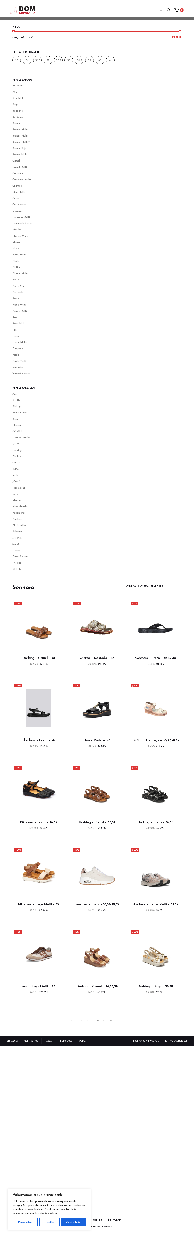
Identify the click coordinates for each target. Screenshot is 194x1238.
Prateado (17, 292)
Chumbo (17, 186)
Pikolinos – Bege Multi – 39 (38, 904)
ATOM (16, 400)
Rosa (15, 317)
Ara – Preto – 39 (97, 740)
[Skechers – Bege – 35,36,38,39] (97, 872)
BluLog (16, 406)
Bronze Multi (19, 154)
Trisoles (16, 563)
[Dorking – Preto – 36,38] (155, 790)
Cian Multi (18, 192)
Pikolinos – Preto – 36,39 (38, 822)
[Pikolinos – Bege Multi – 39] (38, 872)
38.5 (79, 60)
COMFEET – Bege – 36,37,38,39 (155, 740)
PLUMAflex (19, 525)
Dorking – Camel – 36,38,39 (97, 986)
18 (110, 1020)
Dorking (17, 450)
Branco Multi (20, 129)
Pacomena (18, 512)
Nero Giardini (20, 506)
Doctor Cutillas (21, 437)
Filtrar (177, 38)
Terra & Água (20, 556)
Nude (15, 261)
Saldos (83, 1041)
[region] (49, 1209)
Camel (16, 160)
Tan (14, 329)
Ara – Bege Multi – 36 (38, 986)
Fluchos (16, 456)
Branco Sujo (19, 148)
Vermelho (17, 367)
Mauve (16, 242)
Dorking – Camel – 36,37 (97, 822)
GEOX (16, 462)
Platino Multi (20, 273)
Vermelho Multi (21, 373)
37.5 (58, 60)
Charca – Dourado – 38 (97, 658)
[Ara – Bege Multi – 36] (38, 954)
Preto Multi (19, 304)
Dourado (17, 211)
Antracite (17, 85)
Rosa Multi (18, 323)
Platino (16, 267)
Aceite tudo (73, 1222)
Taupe (16, 336)
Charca (16, 425)
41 (110, 60)
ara (14, 394)
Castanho (18, 173)
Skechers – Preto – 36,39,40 (155, 658)
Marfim (16, 229)
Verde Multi (19, 361)
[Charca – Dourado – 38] (97, 626)
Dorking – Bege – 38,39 (155, 986)
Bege (15, 104)
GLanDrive (106, 1227)
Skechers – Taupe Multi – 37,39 (155, 904)
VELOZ (17, 569)
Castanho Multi (21, 179)
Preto (15, 298)
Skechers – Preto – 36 (38, 740)
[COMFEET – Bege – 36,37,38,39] (155, 708)
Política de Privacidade (146, 1041)
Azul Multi (18, 98)
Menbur (16, 500)
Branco (16, 123)
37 (47, 60)
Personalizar (25, 1222)
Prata (15, 279)
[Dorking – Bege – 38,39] (155, 954)
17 (104, 1020)
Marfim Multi (20, 236)
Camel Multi (19, 167)
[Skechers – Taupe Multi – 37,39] (155, 872)
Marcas (49, 1041)
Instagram (114, 1220)
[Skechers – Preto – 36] (38, 708)
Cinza (15, 198)
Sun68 (16, 544)
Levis (15, 494)
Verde (15, 354)
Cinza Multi (19, 204)
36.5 (37, 60)
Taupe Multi (19, 342)
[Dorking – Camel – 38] (38, 626)
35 (16, 60)
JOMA (16, 481)
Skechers (17, 538)
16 (98, 1020)
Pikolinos (17, 519)
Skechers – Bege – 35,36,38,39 (97, 904)
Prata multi (19, 286)
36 (27, 60)
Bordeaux (17, 117)
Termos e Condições (176, 1041)
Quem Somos (31, 1041)
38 (68, 60)
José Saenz (18, 487)
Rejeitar (49, 1222)
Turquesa (17, 348)
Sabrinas (17, 531)
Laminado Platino (22, 223)
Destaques (12, 1041)
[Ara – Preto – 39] (97, 708)
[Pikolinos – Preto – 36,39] (38, 790)
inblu (15, 475)
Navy (15, 248)
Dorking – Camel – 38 (38, 658)
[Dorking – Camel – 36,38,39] (97, 954)
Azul (14, 92)
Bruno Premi (19, 412)
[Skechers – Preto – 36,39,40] (155, 626)
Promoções (65, 1041)
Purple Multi (19, 311)
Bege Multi (18, 110)
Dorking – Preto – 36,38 (155, 822)
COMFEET (19, 431)
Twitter (96, 1220)
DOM (15, 444)
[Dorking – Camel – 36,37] (97, 790)
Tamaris (17, 550)
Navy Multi (19, 254)
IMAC (16, 469)
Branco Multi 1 (20, 135)
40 (100, 60)
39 (89, 60)
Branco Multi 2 (21, 142)
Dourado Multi (21, 217)
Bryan (15, 419)
